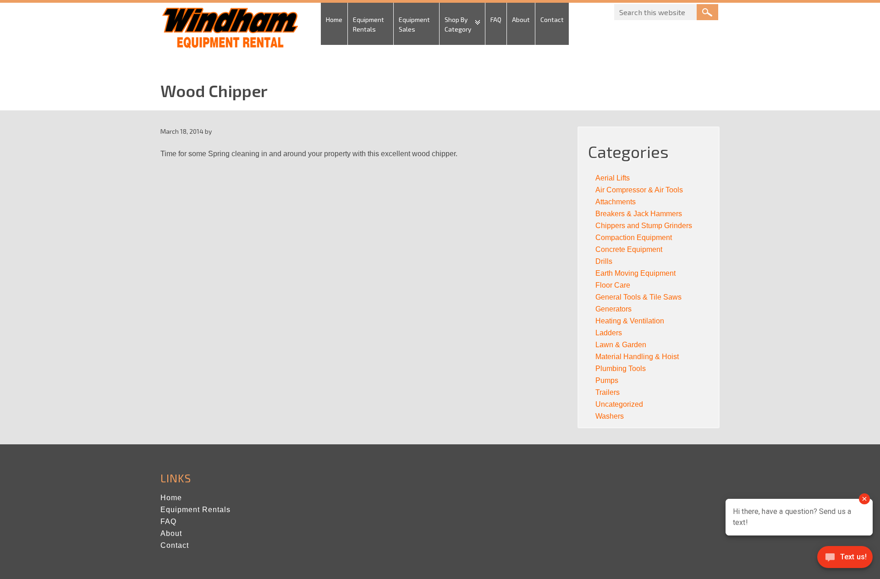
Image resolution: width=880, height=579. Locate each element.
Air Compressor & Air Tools (639, 190)
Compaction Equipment (633, 237)
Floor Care (612, 285)
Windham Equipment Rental (229, 31)
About (171, 533)
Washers (609, 416)
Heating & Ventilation (629, 321)
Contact (174, 545)
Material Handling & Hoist (637, 357)
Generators (613, 309)
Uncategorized (619, 404)
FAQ (168, 521)
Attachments (615, 202)
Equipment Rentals (195, 509)
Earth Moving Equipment (635, 273)
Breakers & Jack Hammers (638, 214)
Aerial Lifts (612, 178)
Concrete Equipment (628, 249)
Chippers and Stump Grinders (643, 225)
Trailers (607, 392)
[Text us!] (845, 560)
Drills (603, 261)
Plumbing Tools (620, 368)
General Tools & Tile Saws (638, 297)
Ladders (608, 333)
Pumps (606, 380)
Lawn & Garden (620, 345)
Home (171, 498)
